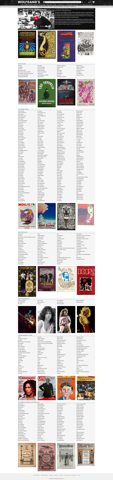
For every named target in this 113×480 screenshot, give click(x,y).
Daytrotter (40, 65)
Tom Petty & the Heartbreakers (83, 254)
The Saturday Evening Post (82, 354)
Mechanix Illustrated (42, 368)
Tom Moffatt (79, 73)
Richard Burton (79, 410)
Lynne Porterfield (61, 128)
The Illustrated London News (82, 346)
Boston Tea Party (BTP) (23, 75)
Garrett (39, 119)
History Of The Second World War (45, 343)
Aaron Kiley (20, 404)
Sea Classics (59, 368)
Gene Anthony (41, 302)
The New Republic (80, 349)
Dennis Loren (21, 180)
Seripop (78, 155)
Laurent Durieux (60, 117)
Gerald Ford (40, 419)
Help (79, 475)
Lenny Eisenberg (60, 120)
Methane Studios (61, 153)
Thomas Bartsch (80, 178)
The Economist (79, 345)
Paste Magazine (60, 440)
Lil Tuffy (59, 123)
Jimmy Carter (40, 434)
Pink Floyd (59, 252)
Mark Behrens (60, 137)
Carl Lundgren (21, 142)
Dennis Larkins (21, 178)
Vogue (77, 368)
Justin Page (40, 197)
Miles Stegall (60, 170)
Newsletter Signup (44, 475)
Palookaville (59, 73)
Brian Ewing (20, 136)
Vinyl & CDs (76, 4)
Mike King (59, 166)
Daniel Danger (21, 164)
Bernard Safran (21, 418)
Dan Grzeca (20, 159)
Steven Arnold (79, 164)
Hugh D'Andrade (41, 147)
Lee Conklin (59, 119)
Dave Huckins (21, 170)
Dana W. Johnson (22, 163)
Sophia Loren (79, 419)
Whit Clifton (79, 191)
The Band (78, 240)
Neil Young (59, 246)
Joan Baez (40, 260)
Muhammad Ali (60, 430)
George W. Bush (41, 418)
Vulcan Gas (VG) (80, 75)
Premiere (59, 357)
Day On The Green (22, 257)
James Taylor (40, 248)
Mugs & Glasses (89, 4)
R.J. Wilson (59, 200)
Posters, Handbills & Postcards (27, 4)
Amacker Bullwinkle (22, 120)
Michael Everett (60, 156)
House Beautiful (41, 349)
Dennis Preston (21, 183)
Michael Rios (60, 161)
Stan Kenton (79, 234)
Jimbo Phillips (41, 175)
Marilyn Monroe (60, 416)
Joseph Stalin (60, 410)
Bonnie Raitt (21, 241)
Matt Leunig (59, 150)
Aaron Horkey (21, 111)
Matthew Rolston (61, 418)
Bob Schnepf (21, 128)
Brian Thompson (22, 137)
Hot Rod (39, 346)
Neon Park (59, 175)
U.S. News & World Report (82, 365)
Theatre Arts (79, 357)
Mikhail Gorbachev (61, 429)
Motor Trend (60, 338)
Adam (19, 337)
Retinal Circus (79, 65)
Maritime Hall (60, 67)
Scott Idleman (79, 150)
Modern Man (60, 337)
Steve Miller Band (80, 237)
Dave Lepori (40, 300)
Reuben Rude (79, 117)
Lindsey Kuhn (60, 125)
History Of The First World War (44, 341)
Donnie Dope (21, 191)
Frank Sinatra (40, 237)
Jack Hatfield (40, 153)
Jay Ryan (39, 159)
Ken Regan (59, 412)
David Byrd (20, 174)
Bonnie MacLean (22, 130)
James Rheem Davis (42, 156)
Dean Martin (21, 432)
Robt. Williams (79, 134)
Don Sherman (21, 435)
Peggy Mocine (60, 189)
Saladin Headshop (80, 67)
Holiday (39, 345)
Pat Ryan (59, 185)
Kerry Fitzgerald (60, 114)
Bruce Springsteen (22, 243)
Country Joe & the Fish (23, 254)
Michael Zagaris (60, 303)
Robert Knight (79, 133)
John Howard (40, 181)
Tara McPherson (80, 174)
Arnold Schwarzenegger (23, 413)
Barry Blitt (20, 416)
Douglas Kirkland (22, 437)
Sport (58, 370)
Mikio (58, 169)
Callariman (20, 141)
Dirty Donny (21, 188)
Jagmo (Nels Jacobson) (42, 155)
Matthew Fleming (61, 152)
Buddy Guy (20, 245)
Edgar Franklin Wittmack (23, 440)
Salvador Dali (79, 142)
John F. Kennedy (41, 440)
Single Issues (79, 68)
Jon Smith (40, 191)
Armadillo (20, 67)
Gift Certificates (36, 475)
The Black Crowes (80, 245)
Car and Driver (21, 348)
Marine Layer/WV (42, 4)
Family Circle (21, 367)
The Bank (78, 72)
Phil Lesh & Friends (61, 249)
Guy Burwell (40, 136)
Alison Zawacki (21, 117)
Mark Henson (60, 141)
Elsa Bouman (21, 196)
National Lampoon (61, 343)
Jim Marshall (40, 172)
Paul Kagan (59, 188)
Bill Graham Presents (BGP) (24, 72)
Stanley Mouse (79, 159)
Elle (19, 363)
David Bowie (21, 256)
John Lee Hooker (41, 262)
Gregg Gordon (41, 131)
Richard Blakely (79, 122)
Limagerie (50, 6)
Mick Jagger (59, 241)
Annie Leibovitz (21, 412)
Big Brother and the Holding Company (26, 237)
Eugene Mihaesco (41, 408)
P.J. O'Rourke (60, 438)
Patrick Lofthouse (61, 186)
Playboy (59, 352)
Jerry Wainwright (41, 166)
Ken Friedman (60, 302)
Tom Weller (78, 183)
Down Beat (20, 360)
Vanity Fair (78, 367)
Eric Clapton (20, 263)
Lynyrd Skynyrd (60, 238)
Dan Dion (20, 303)
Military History (41, 371)
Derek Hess (20, 185)
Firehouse (40, 111)
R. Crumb (59, 199)
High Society (40, 340)
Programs (55, 4)
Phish (58, 251)
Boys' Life (20, 345)
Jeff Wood (40, 163)
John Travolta (60, 408)
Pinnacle (59, 75)
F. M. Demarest (41, 410)
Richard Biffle (79, 120)
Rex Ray (78, 119)
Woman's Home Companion (82, 371)
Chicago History (21, 349)
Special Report (79, 423)
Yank (77, 373)
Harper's (39, 337)
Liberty (39, 359)
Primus (58, 254)
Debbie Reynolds (22, 434)
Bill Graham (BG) (22, 70)
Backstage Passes (61, 4)
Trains (77, 362)
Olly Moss (59, 180)
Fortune (20, 370)
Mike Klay (59, 167)
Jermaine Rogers (41, 164)
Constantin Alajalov (22, 430)
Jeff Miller (40, 161)
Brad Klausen (21, 133)
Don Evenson (21, 189)
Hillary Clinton (41, 427)
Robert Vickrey (79, 413)
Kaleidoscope (40, 76)
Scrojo (77, 153)
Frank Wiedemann (42, 115)
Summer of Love (80, 70)
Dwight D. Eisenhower (23, 438)
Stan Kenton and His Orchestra (83, 235)
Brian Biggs (20, 134)
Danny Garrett (21, 167)
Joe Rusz (39, 437)
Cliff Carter (20, 153)
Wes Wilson (79, 189)
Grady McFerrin (41, 128)
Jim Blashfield (41, 169)
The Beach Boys (80, 241)
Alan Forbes (20, 114)
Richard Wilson (79, 125)
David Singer (21, 177)
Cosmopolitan (21, 357)
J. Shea (39, 148)
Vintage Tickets (49, 4)
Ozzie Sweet (59, 437)
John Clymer (40, 438)
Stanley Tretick (79, 424)
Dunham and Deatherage (23, 192)
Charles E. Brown (22, 147)
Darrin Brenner (21, 169)
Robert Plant (60, 260)
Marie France (40, 365)
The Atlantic (79, 343)
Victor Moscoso (79, 186)
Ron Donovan (79, 137)
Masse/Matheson (61, 147)
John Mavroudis (41, 183)
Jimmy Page (40, 259)
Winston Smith (79, 199)
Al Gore (19, 408)
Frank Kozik (40, 114)
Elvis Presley (21, 262)
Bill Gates (20, 421)
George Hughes (41, 416)
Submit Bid (55, 6)
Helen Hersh (40, 142)
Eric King (39, 6)
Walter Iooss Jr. (79, 435)
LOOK (39, 362)
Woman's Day (79, 370)
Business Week (21, 346)
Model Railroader (41, 373)
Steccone (78, 161)
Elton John (20, 260)
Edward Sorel (40, 404)
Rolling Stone (60, 365)
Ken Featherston (41, 200)
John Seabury (40, 185)
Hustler (39, 351)
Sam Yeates (79, 145)
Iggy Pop (39, 246)
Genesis (39, 240)
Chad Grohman (21, 145)
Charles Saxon (21, 429)
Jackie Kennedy (41, 430)
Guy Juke (40, 137)
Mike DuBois (60, 164)
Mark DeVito (60, 139)
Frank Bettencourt (42, 112)
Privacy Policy (74, 475)
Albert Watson (21, 410)
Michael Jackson (60, 421)
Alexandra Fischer (22, 115)
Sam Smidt (78, 144)
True (77, 363)
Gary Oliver (40, 123)
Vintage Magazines (69, 4)
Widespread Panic (80, 259)
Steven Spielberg (80, 166)
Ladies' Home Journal (42, 357)
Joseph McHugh (41, 194)
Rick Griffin (78, 126)
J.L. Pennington (41, 150)
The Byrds (78, 246)
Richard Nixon (79, 412)
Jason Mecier (40, 158)
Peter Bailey (59, 191)
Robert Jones (79, 131)
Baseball (20, 340)
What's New (60, 6)
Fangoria (20, 368)
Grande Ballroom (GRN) (43, 75)
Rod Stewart (59, 262)
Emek (19, 197)
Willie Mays (79, 437)
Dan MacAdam (21, 161)
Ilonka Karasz (40, 429)
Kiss (58, 234)
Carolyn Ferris (21, 144)
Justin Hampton (41, 196)
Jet (38, 356)
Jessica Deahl (40, 167)
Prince (58, 256)
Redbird (78, 115)
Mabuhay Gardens (61, 65)
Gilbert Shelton (41, 126)
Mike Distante (60, 163)
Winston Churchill (80, 438)
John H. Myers (41, 180)
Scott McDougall (80, 152)
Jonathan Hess (41, 192)
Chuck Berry (21, 249)
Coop (19, 155)
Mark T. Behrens (60, 142)
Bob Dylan (20, 240)
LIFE (38, 360)
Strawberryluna (79, 169)
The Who (78, 252)
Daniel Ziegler (21, 166)
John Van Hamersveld (42, 188)
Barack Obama (21, 415)
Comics (80, 4)
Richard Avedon (80, 408)
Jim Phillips (40, 174)
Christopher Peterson (23, 150)
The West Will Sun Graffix (82, 177)
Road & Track (60, 363)
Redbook (59, 362)
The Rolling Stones (80, 251)
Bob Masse (20, 126)
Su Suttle (78, 170)
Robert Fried (79, 130)
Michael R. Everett (61, 159)
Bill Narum (20, 123)
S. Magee (78, 141)
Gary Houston (41, 122)
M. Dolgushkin (60, 130)
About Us (61, 475)
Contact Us (56, 475)
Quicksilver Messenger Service (64, 257)
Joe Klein (39, 435)
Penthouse (59, 349)
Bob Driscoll (21, 125)
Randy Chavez (79, 111)
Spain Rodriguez (80, 158)
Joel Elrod (40, 178)
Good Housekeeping (22, 371)
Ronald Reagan (79, 415)
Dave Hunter (21, 172)
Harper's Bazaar (41, 338)
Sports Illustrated (61, 371)
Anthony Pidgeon (22, 300)
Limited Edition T (66, 6)
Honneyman (40, 145)
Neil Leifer (59, 432)
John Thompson (41, 186)
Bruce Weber (21, 139)
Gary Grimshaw (41, 120)
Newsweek (59, 345)
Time (77, 359)
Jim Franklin (40, 170)
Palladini (59, 181)
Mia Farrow (59, 419)
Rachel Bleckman (80, 300)
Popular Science (60, 356)
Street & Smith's (80, 337)
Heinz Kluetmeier (41, 423)
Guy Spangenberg (42, 421)
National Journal (60, 341)
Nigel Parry (59, 434)
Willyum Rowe (79, 197)
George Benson (41, 241)
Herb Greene (40, 144)
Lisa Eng (59, 126)
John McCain (60, 407)
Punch (58, 359)
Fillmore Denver (41, 70)
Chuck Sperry (21, 152)
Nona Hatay (59, 177)
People (58, 351)
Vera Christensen (80, 432)
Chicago (20, 248)
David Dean (20, 175)
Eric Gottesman (21, 200)
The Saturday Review (81, 356)
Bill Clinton (20, 419)
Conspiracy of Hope (22, 252)
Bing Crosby (20, 238)
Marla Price (59, 144)
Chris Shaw (20, 148)
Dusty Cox (20, 194)
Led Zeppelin (60, 235)
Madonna (59, 415)
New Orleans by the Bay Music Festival (65, 248)
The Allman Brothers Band (82, 238)
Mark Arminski (60, 136)
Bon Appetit (20, 343)
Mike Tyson (59, 427)
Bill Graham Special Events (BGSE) (25, 73)
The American (79, 338)
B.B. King (20, 235)
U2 (77, 256)
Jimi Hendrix (40, 256)
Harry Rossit (40, 141)
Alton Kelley (20, 119)
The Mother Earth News (81, 348)
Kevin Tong (59, 115)
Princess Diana (79, 405)
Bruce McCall (21, 426)
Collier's (20, 354)
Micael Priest (60, 155)
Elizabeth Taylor (41, 405)
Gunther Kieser (41, 133)
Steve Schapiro (79, 426)
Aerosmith (20, 234)
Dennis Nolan (21, 181)
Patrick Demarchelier (81, 404)
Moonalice (59, 70)
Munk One (59, 172)
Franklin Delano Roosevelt (43, 413)
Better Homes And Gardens (24, 341)
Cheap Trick (20, 246)
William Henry (79, 196)
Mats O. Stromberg (61, 148)
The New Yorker (80, 351)
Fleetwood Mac (41, 235)
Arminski (20, 68)
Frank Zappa (40, 238)
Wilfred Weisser (80, 194)
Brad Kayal (20, 131)
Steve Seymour (79, 163)
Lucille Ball (59, 413)
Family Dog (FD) (41, 68)
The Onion (78, 352)
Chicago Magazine (22, 351)
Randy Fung (79, 112)
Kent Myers (59, 112)
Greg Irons (40, 130)
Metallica (59, 240)
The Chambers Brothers (81, 248)
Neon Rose (59, 72)
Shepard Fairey (79, 156)
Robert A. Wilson (80, 128)
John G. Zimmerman (61, 404)
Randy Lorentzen (80, 407)
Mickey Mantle (60, 426)
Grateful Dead (41, 245)
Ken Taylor (59, 111)
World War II (79, 440)
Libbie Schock (60, 122)
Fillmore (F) (40, 73)
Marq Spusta (60, 145)
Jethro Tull (40, 254)
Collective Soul (21, 251)
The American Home (81, 340)
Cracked (20, 359)
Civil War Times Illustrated (24, 352)
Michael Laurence (61, 158)
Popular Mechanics (61, 354)
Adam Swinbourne (22, 112)
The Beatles (79, 243)
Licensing (51, 475)
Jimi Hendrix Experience (43, 257)
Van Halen (78, 257)
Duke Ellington (21, 259)
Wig (77, 192)
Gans (39, 117)
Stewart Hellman (80, 167)
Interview (40, 354)
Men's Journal (41, 370)
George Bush (40, 415)
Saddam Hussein (80, 416)
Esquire (19, 365)
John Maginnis (60, 300)
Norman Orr (60, 178)
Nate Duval (59, 174)
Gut (38, 134)
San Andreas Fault (80, 147)
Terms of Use (67, 475)
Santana (59, 263)
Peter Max (59, 194)
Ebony (19, 362)
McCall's (39, 367)
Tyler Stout (78, 185)
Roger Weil (78, 136)
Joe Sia (39, 177)
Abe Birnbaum (21, 405)
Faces (39, 234)
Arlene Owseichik (22, 122)
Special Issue (79, 421)
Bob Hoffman (21, 424)
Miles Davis (59, 243)
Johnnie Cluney (41, 189)
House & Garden (41, 348)
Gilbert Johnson (41, 125)
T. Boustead (79, 172)
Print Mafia (59, 196)
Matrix (58, 68)
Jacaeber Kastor (45, 6)
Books (84, 4)
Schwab (78, 148)
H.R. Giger (40, 139)
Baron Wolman (21, 302)
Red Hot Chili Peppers (62, 259)
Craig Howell (21, 156)
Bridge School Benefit (23, 76)
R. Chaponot (60, 197)
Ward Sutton (79, 188)
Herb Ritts (40, 426)
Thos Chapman (79, 180)
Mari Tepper (59, 134)
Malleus (59, 131)
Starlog (58, 373)
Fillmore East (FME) (42, 72)
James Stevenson (41, 432)
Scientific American (61, 367)
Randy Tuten (79, 114)
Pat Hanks (59, 183)
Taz (77, 175)
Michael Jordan (60, 423)
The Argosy (78, 341)
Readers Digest (60, 360)
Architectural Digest (22, 338)
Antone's (20, 65)
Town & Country (80, 360)
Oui (58, 348)
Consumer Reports (22, 356)
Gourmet (20, 373)
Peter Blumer (60, 192)
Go (82, 2)
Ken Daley (40, 199)
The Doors (78, 249)
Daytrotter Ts (73, 6)
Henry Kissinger (41, 424)
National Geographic (61, 340)
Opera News (60, 346)
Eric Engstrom (21, 199)
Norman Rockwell (61, 435)
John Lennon (40, 263)
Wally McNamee (80, 434)
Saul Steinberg (79, 418)
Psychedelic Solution (61, 76)
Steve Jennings (79, 302)
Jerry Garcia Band (41, 252)
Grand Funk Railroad (42, 243)
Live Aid (59, 237)
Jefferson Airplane (42, 249)
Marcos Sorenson (61, 133)
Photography (35, 4)
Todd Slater (78, 181)
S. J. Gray (78, 139)
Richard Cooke (79, 123)
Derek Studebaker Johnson (24, 186)
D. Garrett (20, 158)
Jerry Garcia (40, 251)
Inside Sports (40, 352)
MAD (39, 363)
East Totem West (41, 67)
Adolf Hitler (20, 407)
